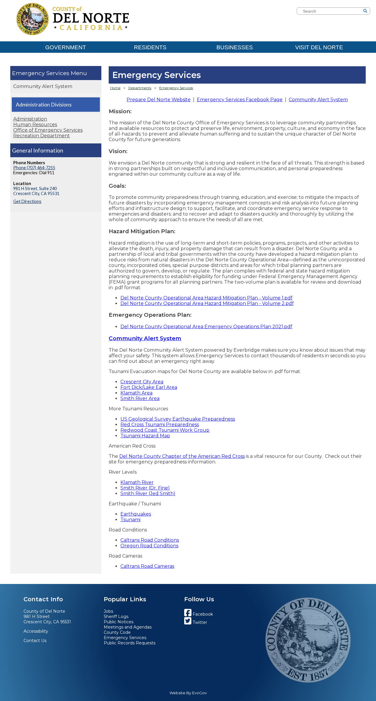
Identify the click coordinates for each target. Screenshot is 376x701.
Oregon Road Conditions (149, 545)
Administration (30, 119)
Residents (150, 47)
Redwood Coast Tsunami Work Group (164, 430)
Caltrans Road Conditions (149, 540)
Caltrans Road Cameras (147, 566)
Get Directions (27, 201)
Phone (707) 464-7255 (34, 167)
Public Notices (118, 621)
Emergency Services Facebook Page (240, 99)
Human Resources (35, 124)
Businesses (234, 47)
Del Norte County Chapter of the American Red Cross (182, 456)
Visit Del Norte (319, 47)
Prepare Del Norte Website (159, 99)
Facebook (202, 614)
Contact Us (35, 640)
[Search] (374, 11)
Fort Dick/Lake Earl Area (148, 387)
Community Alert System (42, 86)
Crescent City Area (141, 382)
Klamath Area (136, 393)
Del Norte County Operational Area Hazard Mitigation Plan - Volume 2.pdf (207, 303)
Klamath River (137, 482)
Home (115, 88)
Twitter (199, 622)
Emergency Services (40, 73)
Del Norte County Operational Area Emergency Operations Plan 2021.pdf (206, 326)
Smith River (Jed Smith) (147, 493)
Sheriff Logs (116, 616)
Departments (139, 88)
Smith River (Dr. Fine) (145, 488)
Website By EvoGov (188, 693)
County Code (117, 632)
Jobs (108, 611)
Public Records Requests (129, 643)
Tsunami (130, 519)
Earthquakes (135, 514)
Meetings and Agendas (128, 627)
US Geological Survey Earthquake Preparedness (177, 419)
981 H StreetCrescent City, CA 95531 (47, 619)
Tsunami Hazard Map (145, 435)
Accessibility (36, 631)
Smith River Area (140, 398)
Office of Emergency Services (48, 130)
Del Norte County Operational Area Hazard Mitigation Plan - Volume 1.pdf (206, 298)
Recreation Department (41, 135)
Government (65, 47)
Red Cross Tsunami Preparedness (159, 424)
